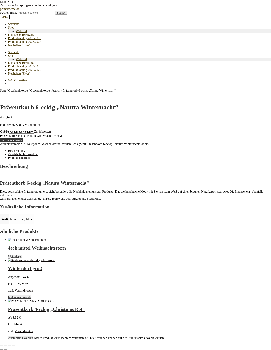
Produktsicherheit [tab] (19, 157)
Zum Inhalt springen (44, 5)
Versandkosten (31, 124)
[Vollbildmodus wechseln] (5, 345)
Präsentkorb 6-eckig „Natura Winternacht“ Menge (31, 135)
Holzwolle (58, 198)
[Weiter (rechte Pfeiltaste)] (5, 349)
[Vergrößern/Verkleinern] (1, 345)
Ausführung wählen (20, 337)
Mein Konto (7, 1)
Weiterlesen (15, 256)
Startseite (13, 24)
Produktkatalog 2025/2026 (24, 38)
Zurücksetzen (42, 131)
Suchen (61, 12)
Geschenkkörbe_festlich (45, 90)
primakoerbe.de (9, 9)
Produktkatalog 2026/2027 (24, 41)
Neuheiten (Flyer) (19, 45)
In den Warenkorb (12, 140)
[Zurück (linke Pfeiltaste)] (1, 349)
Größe (4, 131)
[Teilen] (9, 345)
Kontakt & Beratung (21, 34)
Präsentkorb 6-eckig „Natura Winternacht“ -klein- (118, 144)
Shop (11, 27)
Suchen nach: (8, 12)
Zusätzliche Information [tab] (23, 154)
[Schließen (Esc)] (13, 345)
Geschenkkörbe (18, 90)
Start (3, 90)
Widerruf (21, 31)
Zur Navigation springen (15, 5)
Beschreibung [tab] (16, 150)
